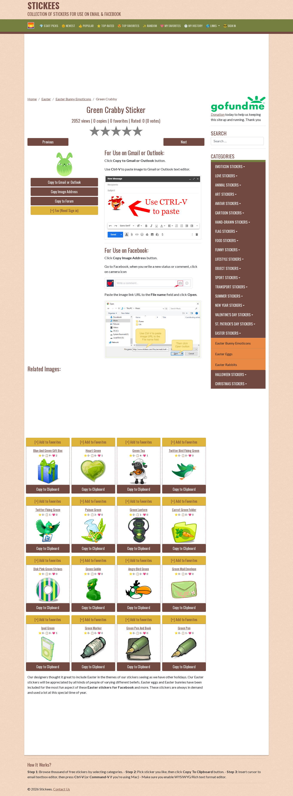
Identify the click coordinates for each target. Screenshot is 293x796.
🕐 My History (193, 25)
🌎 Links (211, 25)
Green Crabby (106, 99)
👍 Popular (86, 25)
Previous (48, 141)
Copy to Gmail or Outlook (64, 182)
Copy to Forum (64, 201)
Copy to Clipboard (47, 489)
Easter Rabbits (226, 365)
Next (184, 141)
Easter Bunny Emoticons (73, 99)
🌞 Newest (68, 25)
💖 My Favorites (170, 25)
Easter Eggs (224, 354)
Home (32, 99)
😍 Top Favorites (128, 25)
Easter (46, 99)
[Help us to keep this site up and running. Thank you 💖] (238, 103)
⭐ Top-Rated (105, 25)
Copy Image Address (64, 191)
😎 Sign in (229, 25)
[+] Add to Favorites (48, 442)
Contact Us (61, 789)
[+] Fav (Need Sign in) (64, 210)
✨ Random (150, 25)
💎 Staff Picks (48, 25)
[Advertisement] (187, 9)
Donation (218, 114)
